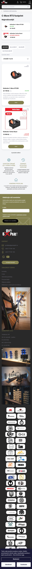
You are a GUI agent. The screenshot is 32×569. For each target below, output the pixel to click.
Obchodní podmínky (7, 276)
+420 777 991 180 (10, 252)
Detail (16, 102)
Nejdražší (21, 47)
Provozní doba (5, 279)
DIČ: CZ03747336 (6, 342)
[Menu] (30, 2)
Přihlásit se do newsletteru (10, 220)
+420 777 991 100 (10, 248)
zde (23, 555)
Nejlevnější (13, 47)
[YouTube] (8, 256)
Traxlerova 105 (6, 334)
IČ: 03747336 (5, 340)
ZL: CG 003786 (6, 345)
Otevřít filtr (8, 59)
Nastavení (16, 559)
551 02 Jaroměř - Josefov (8, 337)
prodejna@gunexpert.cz (11, 245)
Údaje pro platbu (6, 282)
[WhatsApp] (3, 256)
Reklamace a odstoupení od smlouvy (11, 285)
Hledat (28, 6)
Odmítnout (8, 564)
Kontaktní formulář (10, 262)
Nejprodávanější (7, 51)
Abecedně (5, 47)
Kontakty (4, 271)
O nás (3, 274)
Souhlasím (23, 564)
